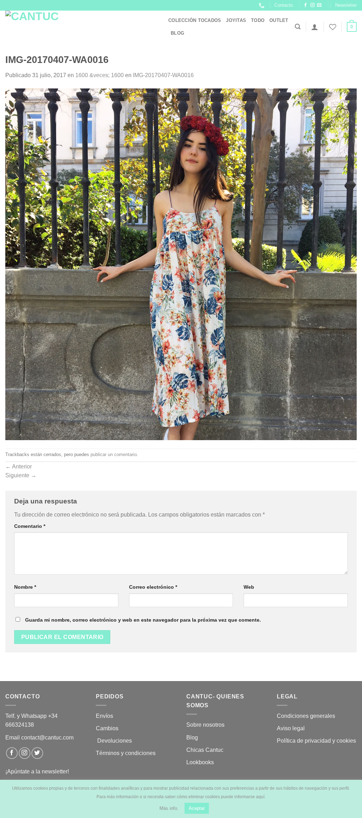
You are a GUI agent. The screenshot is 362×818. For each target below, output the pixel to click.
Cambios (107, 728)
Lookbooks (200, 762)
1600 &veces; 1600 (99, 75)
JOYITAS (236, 20)
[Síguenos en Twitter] (37, 753)
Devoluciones (114, 741)
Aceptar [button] (197, 808)
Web (249, 587)
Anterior (18, 466)
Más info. (169, 808)
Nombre (25, 587)
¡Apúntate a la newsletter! (37, 771)
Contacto (283, 5)
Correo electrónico (153, 587)
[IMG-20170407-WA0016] (181, 264)
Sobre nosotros (205, 725)
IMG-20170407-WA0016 (163, 75)
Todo (257, 20)
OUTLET (278, 20)
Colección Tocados (194, 20)
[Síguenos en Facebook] (305, 5)
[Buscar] (297, 27)
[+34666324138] (262, 5)
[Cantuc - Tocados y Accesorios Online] (81, 27)
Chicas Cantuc (204, 750)
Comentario (29, 526)
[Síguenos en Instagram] (312, 5)
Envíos (104, 716)
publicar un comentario (113, 454)
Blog (177, 33)
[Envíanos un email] (319, 5)
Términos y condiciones (126, 753)
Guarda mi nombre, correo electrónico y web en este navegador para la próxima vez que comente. (143, 620)
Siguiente (20, 475)
